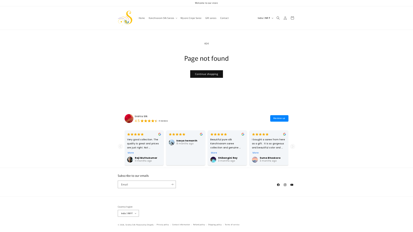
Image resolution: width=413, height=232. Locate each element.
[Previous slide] (120, 146)
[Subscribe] (172, 184)
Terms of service (232, 224)
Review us (279, 118)
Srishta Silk (141, 116)
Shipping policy (215, 224)
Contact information (181, 224)
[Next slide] (292, 146)
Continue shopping (206, 74)
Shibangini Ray (227, 158)
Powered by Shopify (145, 224)
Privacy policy (163, 224)
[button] (163, 18)
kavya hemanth (186, 141)
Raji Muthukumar (146, 158)
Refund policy (199, 224)
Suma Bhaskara (270, 158)
